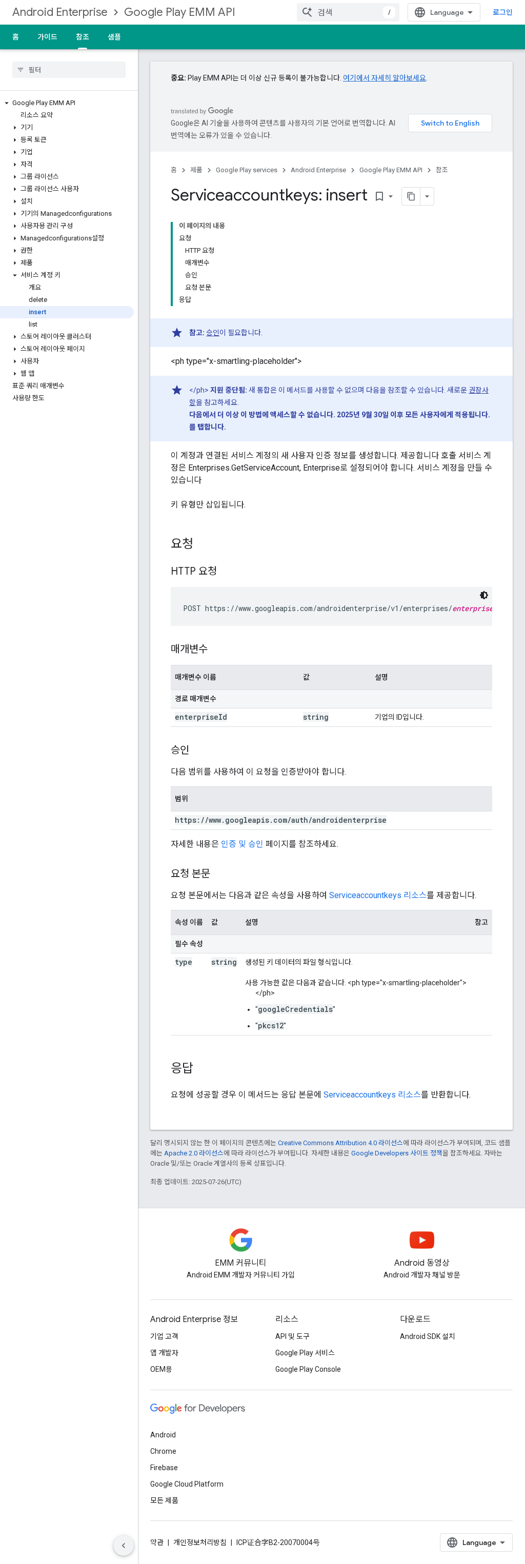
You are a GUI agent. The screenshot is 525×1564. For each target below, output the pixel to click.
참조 (82, 37)
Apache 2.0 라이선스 (194, 1153)
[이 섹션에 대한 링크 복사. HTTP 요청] (227, 572)
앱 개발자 (164, 1353)
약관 (157, 1542)
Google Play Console (308, 1369)
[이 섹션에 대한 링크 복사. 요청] (203, 545)
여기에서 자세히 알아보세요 (384, 78)
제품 (196, 170)
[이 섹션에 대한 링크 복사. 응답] (203, 1069)
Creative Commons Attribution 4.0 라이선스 (340, 1143)
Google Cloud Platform (187, 1484)
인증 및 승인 (242, 844)
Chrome (163, 1451)
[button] (67, 103)
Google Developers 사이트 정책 (396, 1153)
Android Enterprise (60, 12)
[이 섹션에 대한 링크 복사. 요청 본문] (220, 874)
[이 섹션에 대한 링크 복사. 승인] (199, 751)
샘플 (114, 37)
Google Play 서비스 (305, 1353)
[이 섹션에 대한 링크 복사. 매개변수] (218, 650)
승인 (212, 333)
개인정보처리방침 (200, 1542)
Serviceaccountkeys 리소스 (378, 895)
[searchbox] (69, 70)
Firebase (164, 1468)
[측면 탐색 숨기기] (123, 1545)
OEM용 (161, 1369)
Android (163, 1435)
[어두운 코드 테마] (484, 595)
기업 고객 (164, 1336)
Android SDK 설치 (427, 1336)
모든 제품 (164, 1500)
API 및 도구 (292, 1336)
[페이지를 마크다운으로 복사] (411, 196)
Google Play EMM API (179, 12)
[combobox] (348, 12)
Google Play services (246, 170)
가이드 (47, 37)
